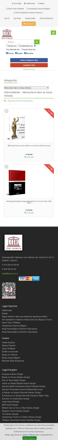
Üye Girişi (17, 18)
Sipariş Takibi (30, 18)
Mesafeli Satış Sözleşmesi (13, 360)
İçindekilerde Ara (26, 46)
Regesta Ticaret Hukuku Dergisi (15, 410)
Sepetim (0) (29, 23)
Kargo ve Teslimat (9, 354)
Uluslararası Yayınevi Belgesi (39, 8)
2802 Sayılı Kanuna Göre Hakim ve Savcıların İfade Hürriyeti (29, 146)
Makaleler (29, 53)
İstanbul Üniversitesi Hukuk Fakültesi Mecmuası (22, 389)
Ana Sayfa (17, 3)
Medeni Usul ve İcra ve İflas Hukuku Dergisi (20, 407)
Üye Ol (6, 18)
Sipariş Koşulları (9, 345)
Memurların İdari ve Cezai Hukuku (20, 101)
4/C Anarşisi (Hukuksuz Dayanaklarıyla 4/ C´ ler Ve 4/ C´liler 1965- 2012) (29, 202)
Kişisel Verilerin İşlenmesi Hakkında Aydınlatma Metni (24, 316)
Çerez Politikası (29, 434)
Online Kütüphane (46, 18)
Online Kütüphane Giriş (29, 60)
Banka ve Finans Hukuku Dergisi (16, 377)
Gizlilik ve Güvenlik (10, 351)
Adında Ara (12, 46)
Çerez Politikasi (8, 348)
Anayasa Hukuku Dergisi (12, 374)
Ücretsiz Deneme (29, 69)
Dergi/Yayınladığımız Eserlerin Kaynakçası (19, 331)
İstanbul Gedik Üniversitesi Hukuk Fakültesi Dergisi (23, 386)
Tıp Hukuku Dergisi (10, 414)
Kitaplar (11, 53)
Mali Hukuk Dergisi (10, 404)
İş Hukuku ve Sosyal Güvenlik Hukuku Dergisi (21, 392)
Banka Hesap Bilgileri (11, 357)
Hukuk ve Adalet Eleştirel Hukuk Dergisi (19, 383)
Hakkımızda (30, 3)
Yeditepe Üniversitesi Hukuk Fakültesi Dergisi (21, 420)
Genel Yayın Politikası (16, 8)
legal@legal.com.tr (10, 273)
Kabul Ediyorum (29, 438)
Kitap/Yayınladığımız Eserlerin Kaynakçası (19, 328)
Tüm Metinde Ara (12, 49)
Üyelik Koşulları (8, 342)
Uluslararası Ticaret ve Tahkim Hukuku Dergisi (21, 417)
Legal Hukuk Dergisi (10, 401)
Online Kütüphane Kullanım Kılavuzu (29, 12)
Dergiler (20, 53)
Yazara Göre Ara (29, 49)
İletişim (41, 3)
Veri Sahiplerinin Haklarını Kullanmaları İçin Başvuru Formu (27, 319)
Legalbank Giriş (29, 65)
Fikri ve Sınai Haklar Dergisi (13, 380)
